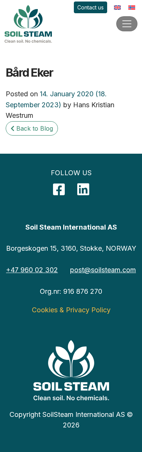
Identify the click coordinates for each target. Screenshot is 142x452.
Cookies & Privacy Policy (71, 310)
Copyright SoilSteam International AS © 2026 (71, 419)
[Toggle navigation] (126, 23)
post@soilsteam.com (103, 270)
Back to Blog (33, 128)
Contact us (90, 7)
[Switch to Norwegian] (132, 7)
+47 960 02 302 (32, 270)
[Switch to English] (117, 7)
